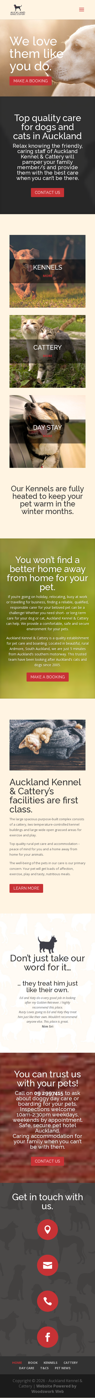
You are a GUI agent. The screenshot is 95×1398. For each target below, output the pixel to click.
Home (17, 1362)
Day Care (26, 1368)
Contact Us (47, 192)
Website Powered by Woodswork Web (53, 1388)
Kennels (50, 1362)
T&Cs (44, 1368)
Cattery (71, 1362)
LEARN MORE (26, 888)
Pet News (63, 1368)
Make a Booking (47, 677)
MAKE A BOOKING (30, 81)
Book (33, 1362)
